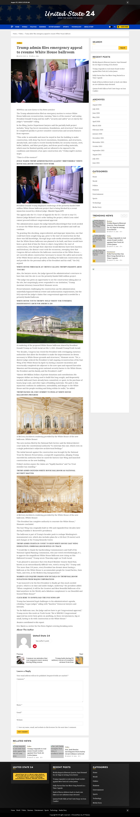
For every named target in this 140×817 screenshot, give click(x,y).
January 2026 (97, 134)
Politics (33, 27)
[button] (115, 27)
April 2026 (96, 121)
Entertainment (54, 27)
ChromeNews (76, 815)
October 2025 (97, 146)
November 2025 (98, 142)
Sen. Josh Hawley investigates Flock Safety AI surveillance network (75, 752)
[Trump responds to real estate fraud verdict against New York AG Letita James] (19, 751)
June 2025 (96, 163)
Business (42, 27)
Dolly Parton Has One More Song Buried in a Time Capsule (116, 241)
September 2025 (98, 150)
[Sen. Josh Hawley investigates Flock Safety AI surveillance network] (57, 751)
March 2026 (97, 126)
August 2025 (97, 155)
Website (20, 720)
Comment (21, 679)
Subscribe (124, 27)
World (24, 27)
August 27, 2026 (34, 757)
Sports (66, 27)
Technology (76, 27)
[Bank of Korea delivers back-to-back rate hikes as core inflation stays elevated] (99, 256)
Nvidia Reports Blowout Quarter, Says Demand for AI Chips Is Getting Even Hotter (109, 63)
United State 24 (23, 56)
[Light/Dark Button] (111, 27)
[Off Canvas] (12, 26)
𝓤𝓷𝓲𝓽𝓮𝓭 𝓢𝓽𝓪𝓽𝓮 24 (70, 13)
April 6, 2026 (35, 56)
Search (97, 42)
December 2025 (98, 138)
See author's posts (42, 641)
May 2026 (96, 117)
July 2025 (96, 159)
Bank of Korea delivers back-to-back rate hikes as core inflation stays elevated (116, 256)
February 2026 (98, 130)
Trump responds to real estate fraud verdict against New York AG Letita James (36, 752)
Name (19, 705)
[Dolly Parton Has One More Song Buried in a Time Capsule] (99, 241)
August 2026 (97, 105)
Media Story (88, 27)
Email (19, 712)
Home (17, 27)
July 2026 (96, 109)
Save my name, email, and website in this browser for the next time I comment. (47, 727)
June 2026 (96, 113)
